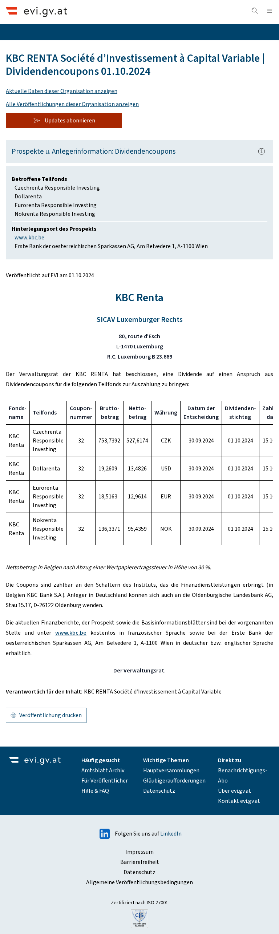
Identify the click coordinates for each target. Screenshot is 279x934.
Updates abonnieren (70, 121)
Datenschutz (159, 791)
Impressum (139, 852)
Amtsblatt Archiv (102, 771)
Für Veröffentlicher (104, 781)
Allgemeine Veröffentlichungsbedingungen (139, 882)
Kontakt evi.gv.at (239, 801)
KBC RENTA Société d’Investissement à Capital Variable (153, 692)
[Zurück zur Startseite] (36, 12)
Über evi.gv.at (234, 791)
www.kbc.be (29, 238)
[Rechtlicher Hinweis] (261, 151)
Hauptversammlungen (171, 771)
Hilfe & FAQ (95, 791)
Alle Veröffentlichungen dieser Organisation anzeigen (72, 104)
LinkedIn (171, 834)
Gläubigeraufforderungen (174, 781)
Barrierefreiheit (139, 862)
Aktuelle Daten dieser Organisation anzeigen (61, 91)
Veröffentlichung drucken (50, 715)
